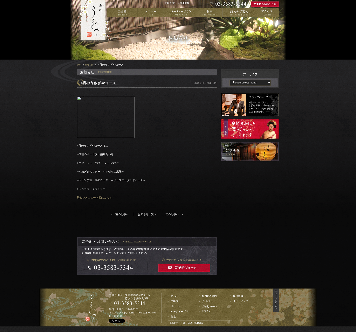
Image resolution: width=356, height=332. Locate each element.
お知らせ (89, 65)
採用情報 (185, 4)
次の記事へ (172, 214)
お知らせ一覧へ (147, 214)
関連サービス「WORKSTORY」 (188, 322)
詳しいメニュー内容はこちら (94, 197)
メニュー (150, 12)
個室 (209, 12)
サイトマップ (170, 4)
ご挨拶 (122, 12)
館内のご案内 (239, 12)
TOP (79, 65)
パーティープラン (180, 12)
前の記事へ (122, 214)
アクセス (267, 12)
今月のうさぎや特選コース (180, 306)
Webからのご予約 (211, 306)
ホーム (180, 296)
